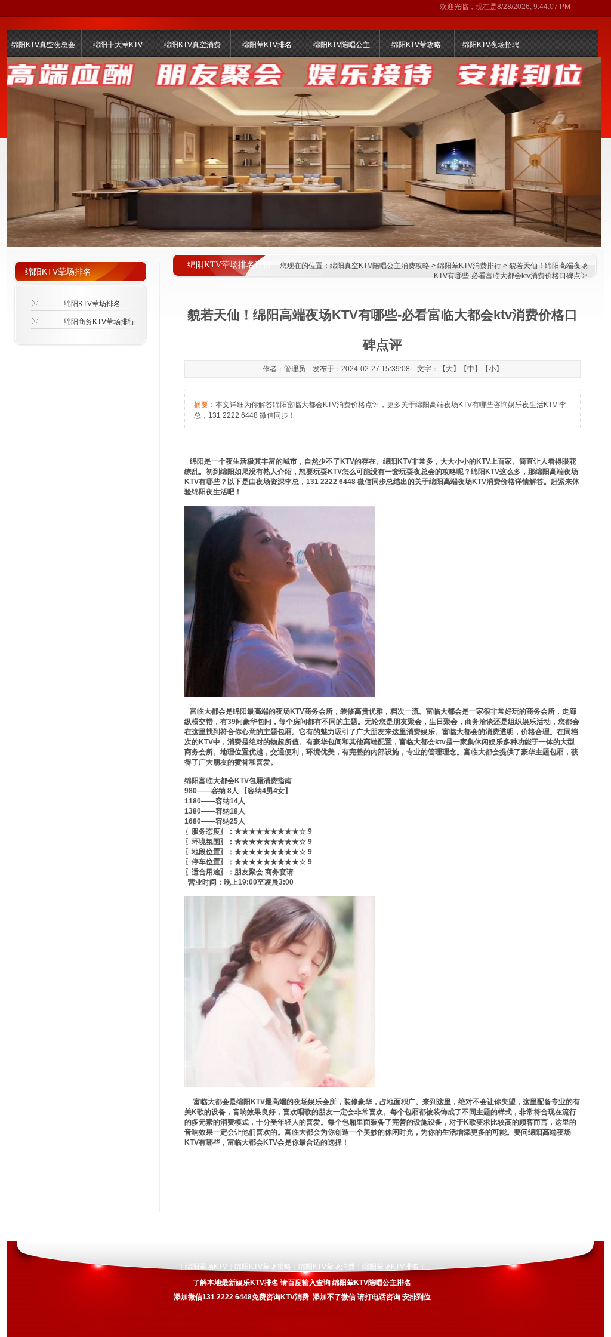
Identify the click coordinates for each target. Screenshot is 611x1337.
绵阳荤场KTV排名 (390, 1266)
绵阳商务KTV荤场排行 (99, 322)
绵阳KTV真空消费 (192, 45)
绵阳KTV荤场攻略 (262, 1266)
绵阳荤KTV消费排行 (469, 265)
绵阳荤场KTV (206, 1266)
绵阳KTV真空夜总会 (43, 45)
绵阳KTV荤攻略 (416, 45)
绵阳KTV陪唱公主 (341, 45)
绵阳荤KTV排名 (267, 45)
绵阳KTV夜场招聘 (490, 45)
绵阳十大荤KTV (118, 45)
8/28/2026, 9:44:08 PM (533, 6)
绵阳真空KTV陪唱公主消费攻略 (380, 265)
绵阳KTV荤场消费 (326, 1266)
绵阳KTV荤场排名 (92, 304)
